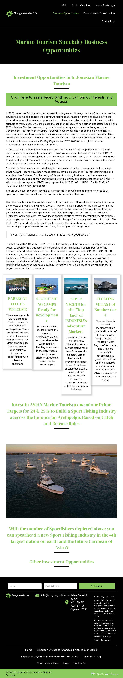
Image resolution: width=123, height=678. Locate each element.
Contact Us (108, 21)
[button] (97, 586)
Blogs (66, 663)
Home (28, 649)
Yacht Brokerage (105, 5)
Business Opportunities (66, 13)
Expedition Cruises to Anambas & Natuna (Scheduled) (67, 649)
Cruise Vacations (81, 5)
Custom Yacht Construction (99, 13)
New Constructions (48, 663)
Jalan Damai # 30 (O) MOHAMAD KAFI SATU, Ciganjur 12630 (78, 602)
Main (64, 5)
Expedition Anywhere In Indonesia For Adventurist (50, 656)
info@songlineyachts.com (55, 595)
